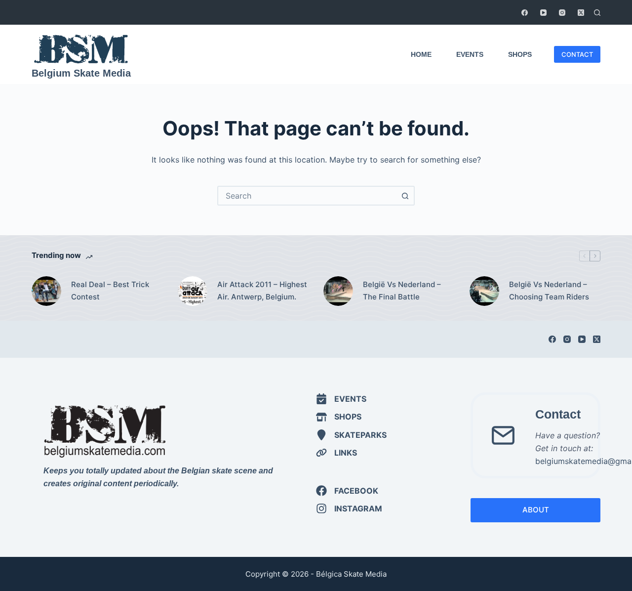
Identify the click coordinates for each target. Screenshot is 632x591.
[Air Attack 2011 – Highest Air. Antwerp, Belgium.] (192, 291)
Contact (558, 414)
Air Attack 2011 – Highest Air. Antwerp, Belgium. (262, 290)
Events (469, 54)
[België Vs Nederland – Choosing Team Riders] (484, 291)
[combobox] (307, 196)
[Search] (597, 12)
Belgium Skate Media (81, 73)
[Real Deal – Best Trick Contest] (46, 291)
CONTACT (577, 54)
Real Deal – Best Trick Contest (110, 290)
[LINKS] (336, 452)
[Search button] (405, 196)
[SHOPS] (338, 416)
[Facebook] (524, 12)
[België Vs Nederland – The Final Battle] (338, 291)
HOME (421, 54)
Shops (520, 54)
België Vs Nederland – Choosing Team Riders (549, 290)
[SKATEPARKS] (351, 434)
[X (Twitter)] (581, 12)
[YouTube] (543, 12)
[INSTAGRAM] (349, 508)
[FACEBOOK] (347, 490)
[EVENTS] (341, 398)
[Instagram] (562, 12)
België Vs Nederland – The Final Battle (402, 290)
